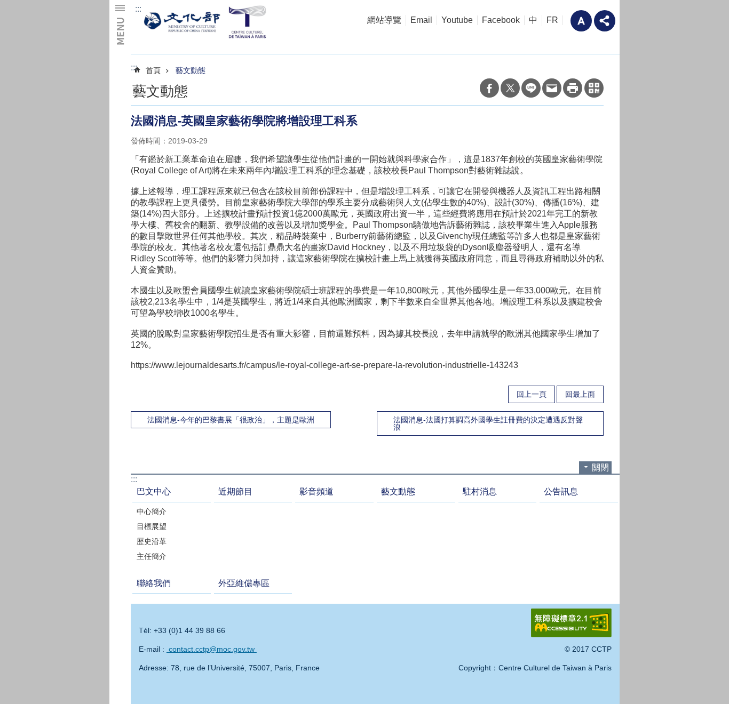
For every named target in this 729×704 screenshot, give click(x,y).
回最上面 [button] (580, 394)
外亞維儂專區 (244, 583)
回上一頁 (531, 394)
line (531, 88)
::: (138, 8)
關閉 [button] (600, 467)
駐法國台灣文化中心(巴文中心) (207, 21)
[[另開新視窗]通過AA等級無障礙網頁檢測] (571, 623)
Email (421, 20)
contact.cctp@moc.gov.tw (212, 649)
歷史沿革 (152, 541)
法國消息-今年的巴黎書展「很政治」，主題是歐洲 (230, 419)
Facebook (501, 20)
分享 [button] (604, 20)
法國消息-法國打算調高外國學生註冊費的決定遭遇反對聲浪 (488, 423)
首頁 (153, 70)
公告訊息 (561, 491)
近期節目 (235, 491)
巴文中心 (154, 491)
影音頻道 (316, 491)
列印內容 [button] (572, 88)
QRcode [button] (594, 88)
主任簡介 (152, 556)
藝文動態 (190, 70)
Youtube (457, 20)
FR (552, 20)
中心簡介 (152, 511)
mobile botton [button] (120, 24)
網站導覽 (384, 20)
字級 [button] (581, 20)
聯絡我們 (154, 583)
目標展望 (152, 526)
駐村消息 (480, 491)
